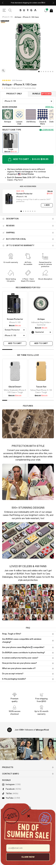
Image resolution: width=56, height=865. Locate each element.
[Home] (28, 10)
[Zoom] (3, 71)
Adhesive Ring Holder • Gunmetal (41, 324)
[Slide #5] (50, 71)
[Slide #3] (45, 71)
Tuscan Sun (41, 387)
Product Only (14, 94)
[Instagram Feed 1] (28, 749)
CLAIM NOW (28, 856)
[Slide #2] (43, 71)
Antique (41, 319)
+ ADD (47, 205)
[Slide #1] (41, 71)
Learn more (48, 130)
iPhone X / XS (7, 17)
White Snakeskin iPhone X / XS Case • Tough (15, 391)
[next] (53, 3)
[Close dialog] (28, 816)
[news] (46, 10)
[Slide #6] (52, 71)
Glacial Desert (14, 387)
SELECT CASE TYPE (11, 130)
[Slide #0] (38, 71)
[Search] (10, 10)
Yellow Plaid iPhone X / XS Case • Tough (41, 391)
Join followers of (32, 730)
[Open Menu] (4, 10)
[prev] (2, 3)
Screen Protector (15, 319)
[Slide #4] (48, 71)
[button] (12, 80)
